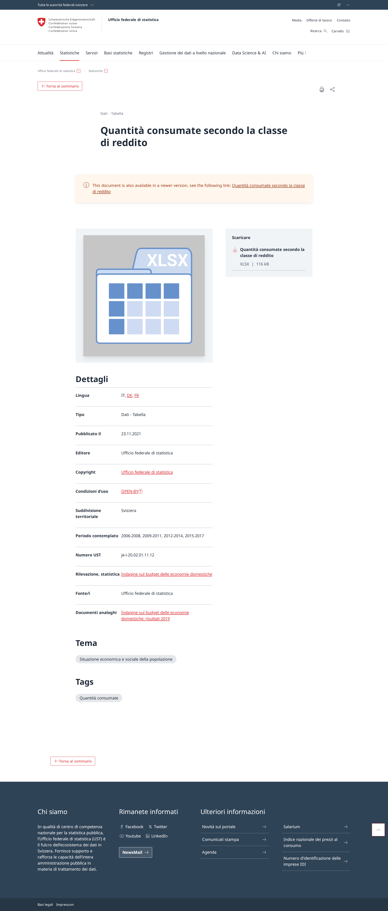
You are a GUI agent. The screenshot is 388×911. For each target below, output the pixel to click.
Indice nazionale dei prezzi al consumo (310, 842)
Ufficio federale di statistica (133, 19)
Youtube (133, 836)
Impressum (65, 904)
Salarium (292, 826)
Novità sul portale (218, 826)
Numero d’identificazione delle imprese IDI (312, 861)
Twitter (160, 826)
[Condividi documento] (332, 89)
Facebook (134, 826)
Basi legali (45, 904)
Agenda (209, 852)
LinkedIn (159, 836)
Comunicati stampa (220, 839)
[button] (45, 53)
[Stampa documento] (321, 89)
